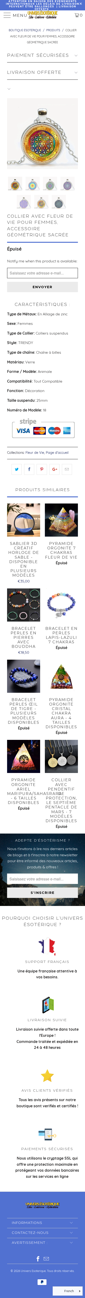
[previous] (11, 133)
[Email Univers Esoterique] (46, 1259)
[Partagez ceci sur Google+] (54, 469)
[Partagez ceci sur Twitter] (17, 469)
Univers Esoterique (33, 1271)
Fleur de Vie (35, 452)
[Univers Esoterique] (42, 15)
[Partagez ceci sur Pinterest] (42, 469)
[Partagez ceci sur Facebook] (29, 469)
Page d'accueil (57, 452)
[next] (73, 133)
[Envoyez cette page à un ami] (67, 469)
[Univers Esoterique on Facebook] (38, 1259)
